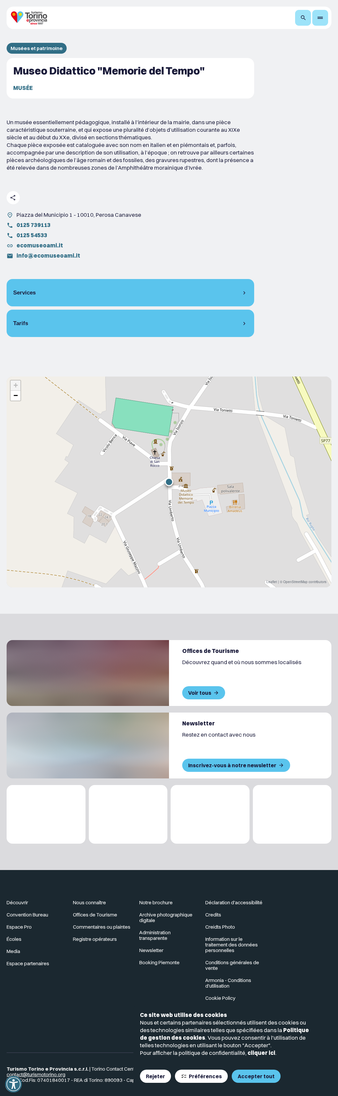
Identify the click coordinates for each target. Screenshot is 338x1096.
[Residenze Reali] (210, 814)
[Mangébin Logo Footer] (128, 814)
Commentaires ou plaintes (101, 927)
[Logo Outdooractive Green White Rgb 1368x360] (292, 814)
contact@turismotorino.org (36, 1074)
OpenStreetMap (295, 581)
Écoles (14, 939)
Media (13, 951)
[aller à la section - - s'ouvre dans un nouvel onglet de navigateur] (302, 905)
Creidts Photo (220, 927)
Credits (213, 915)
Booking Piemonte (159, 962)
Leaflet (271, 581)
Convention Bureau (27, 915)
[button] (169, 482)
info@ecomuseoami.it (48, 255)
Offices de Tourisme (95, 915)
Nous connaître (89, 902)
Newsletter (151, 950)
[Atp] (46, 814)
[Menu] (320, 18)
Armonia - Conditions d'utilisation (228, 983)
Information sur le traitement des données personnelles (231, 944)
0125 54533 (32, 235)
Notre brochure (156, 902)
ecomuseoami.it (40, 245)
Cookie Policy (220, 998)
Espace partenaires (28, 963)
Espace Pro (19, 927)
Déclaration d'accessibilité (233, 902)
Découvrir (17, 902)
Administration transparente (155, 935)
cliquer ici (261, 1052)
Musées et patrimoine (37, 48)
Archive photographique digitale (165, 917)
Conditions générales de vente (232, 965)
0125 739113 (34, 224)
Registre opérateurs (95, 939)
